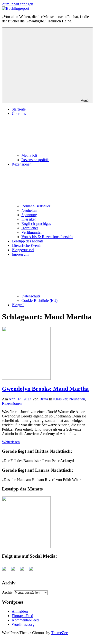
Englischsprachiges (36, 224)
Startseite (19, 109)
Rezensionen (12, 403)
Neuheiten (29, 210)
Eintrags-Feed (22, 616)
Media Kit (29, 155)
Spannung (29, 215)
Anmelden (20, 611)
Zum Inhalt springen (17, 4)
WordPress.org (23, 624)
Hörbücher (29, 228)
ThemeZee (59, 633)
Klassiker (28, 219)
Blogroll (18, 305)
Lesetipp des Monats (27, 241)
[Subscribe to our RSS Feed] (24, 570)
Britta (43, 399)
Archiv (7, 592)
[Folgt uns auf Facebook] (6, 570)
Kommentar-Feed (25, 620)
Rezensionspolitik (35, 160)
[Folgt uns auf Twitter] (15, 570)
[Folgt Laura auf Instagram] (33, 570)
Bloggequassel (23, 250)
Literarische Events (26, 245)
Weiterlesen (11, 442)
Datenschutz (30, 296)
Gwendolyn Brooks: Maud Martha (45, 389)
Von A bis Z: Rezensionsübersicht (47, 237)
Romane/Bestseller (35, 206)
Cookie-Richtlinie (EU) (39, 300)
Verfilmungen (31, 232)
